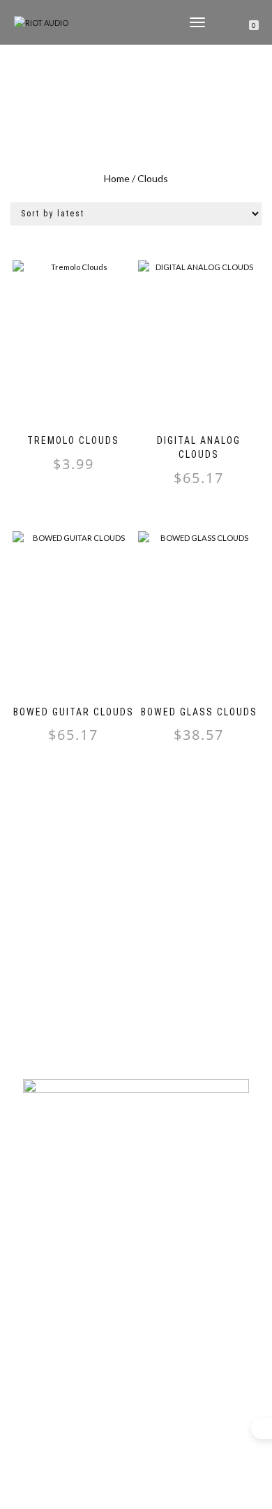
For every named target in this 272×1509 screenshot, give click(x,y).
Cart (136, 1314)
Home (117, 178)
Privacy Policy (136, 1249)
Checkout (136, 1335)
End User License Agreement (136, 1271)
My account (136, 1292)
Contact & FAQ (136, 1227)
